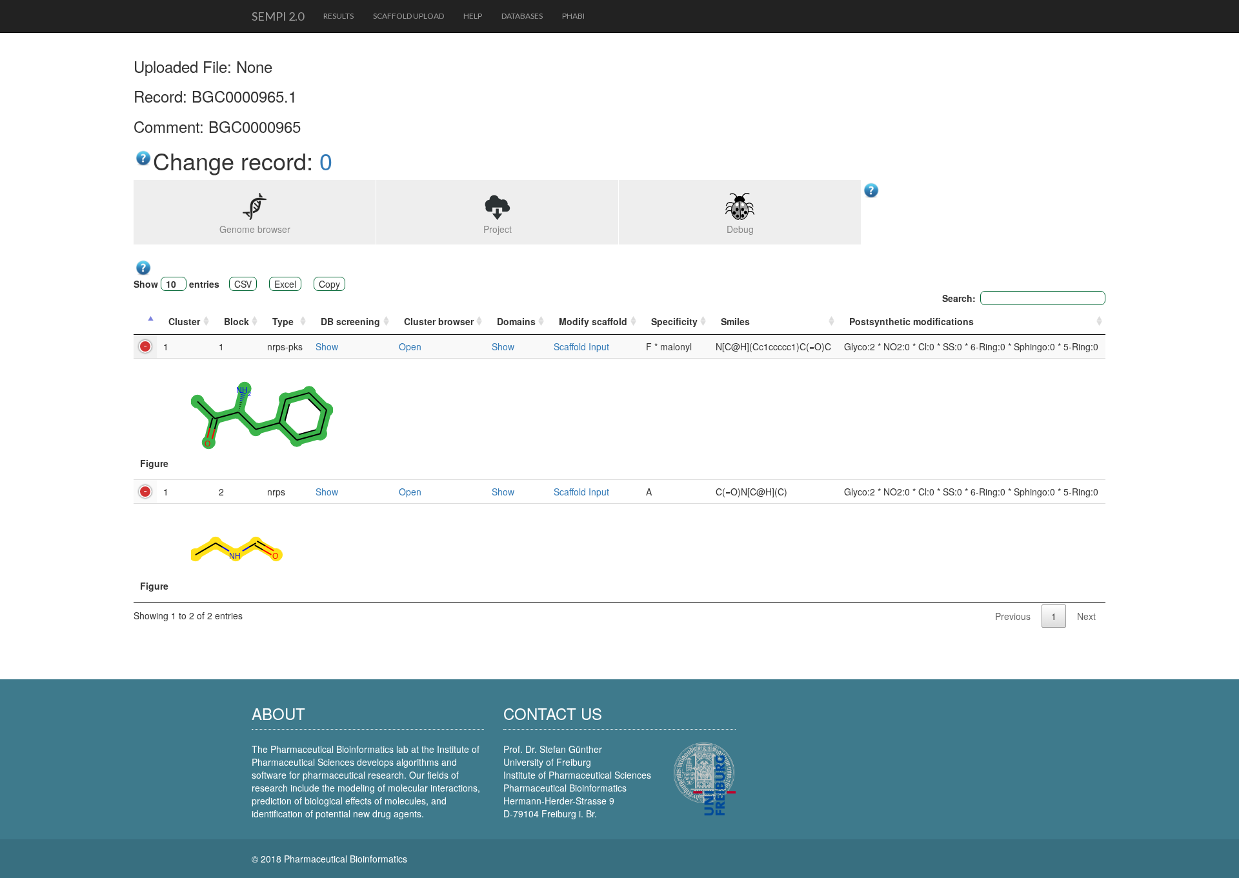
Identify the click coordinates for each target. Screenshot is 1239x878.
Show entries (176, 283)
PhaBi (573, 16)
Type (283, 321)
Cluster (184, 321)
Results (338, 16)
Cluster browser (439, 321)
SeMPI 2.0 (278, 16)
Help (472, 16)
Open (410, 346)
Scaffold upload (408, 16)
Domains (516, 321)
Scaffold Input (581, 346)
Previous (1013, 616)
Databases (522, 16)
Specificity (674, 321)
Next (1086, 616)
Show (327, 346)
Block (236, 321)
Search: (959, 298)
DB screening (350, 321)
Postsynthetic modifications (911, 321)
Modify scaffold (593, 321)
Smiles (735, 321)
